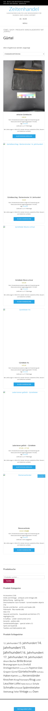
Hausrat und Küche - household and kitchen (20, 614)
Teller (16, 691)
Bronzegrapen (10, 664)
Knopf (17, 679)
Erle (27, 668)
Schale (36, 683)
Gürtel (14, 671)
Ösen (36, 691)
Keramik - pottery (9, 621)
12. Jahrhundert (10, 643)
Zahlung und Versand (10, 3)
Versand (25, 123)
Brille (20, 661)
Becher (13, 661)
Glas (5, 612)
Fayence (33, 667)
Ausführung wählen (24, 136)
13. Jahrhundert (27, 643)
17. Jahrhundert (13, 657)
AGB (4, 2)
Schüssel (18, 687)
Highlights (7, 616)
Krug (32, 679)
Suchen (8, 581)
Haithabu (40, 672)
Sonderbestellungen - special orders (17, 623)
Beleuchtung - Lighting (11, 600)
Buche (20, 665)
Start (5, 30)
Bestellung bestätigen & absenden (18, 2)
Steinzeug (8, 691)
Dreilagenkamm (11, 667)
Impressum (22, 3)
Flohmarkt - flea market (12, 609)
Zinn (30, 692)
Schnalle (8, 687)
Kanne (20, 676)
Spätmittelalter (31, 687)
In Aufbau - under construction (15, 619)
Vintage (23, 691)
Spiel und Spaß (9, 626)
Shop (12, 30)
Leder (38, 679)
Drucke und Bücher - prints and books (17, 607)
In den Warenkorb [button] (24, 219)
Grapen (7, 671)
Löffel (17, 683)
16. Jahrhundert (32, 653)
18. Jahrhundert (33, 657)
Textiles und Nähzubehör (12, 628)
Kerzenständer (31, 675)
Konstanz (24, 679)
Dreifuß (27, 664)
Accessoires (7, 595)
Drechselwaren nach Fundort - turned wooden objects (23, 602)
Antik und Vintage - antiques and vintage (18, 598)
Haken (7, 675)
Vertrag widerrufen (24, 709)
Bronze (28, 661)
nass (23, 683)
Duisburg (22, 668)
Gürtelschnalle (27, 671)
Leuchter (8, 683)
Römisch (29, 684)
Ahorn (6, 661)
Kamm (14, 675)
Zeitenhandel (24, 9)
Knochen (8, 679)
